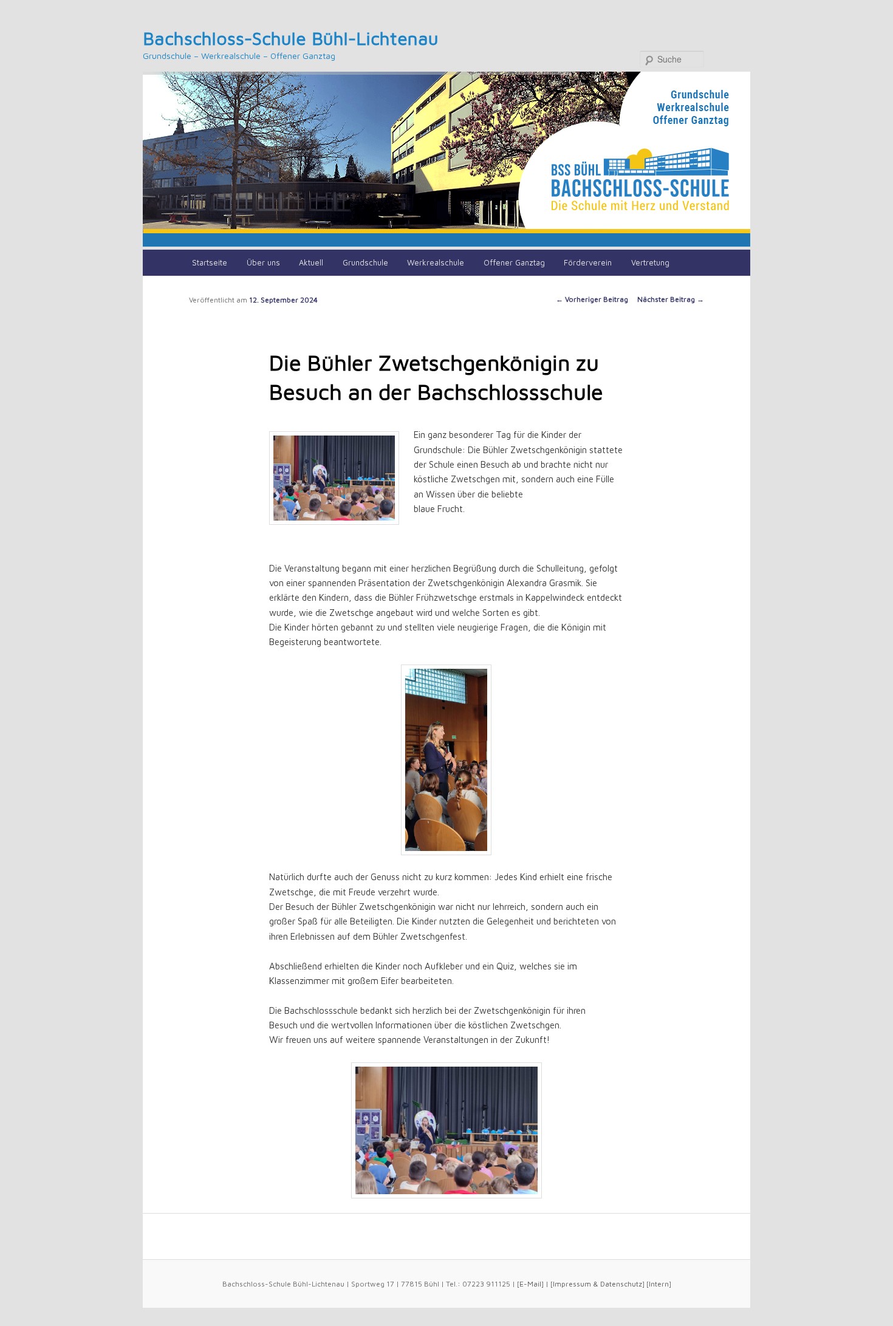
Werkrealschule (435, 262)
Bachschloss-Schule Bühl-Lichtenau (291, 38)
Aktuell (311, 262)
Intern (659, 1283)
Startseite (209, 262)
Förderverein (588, 262)
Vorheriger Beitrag (592, 299)
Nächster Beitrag (670, 299)
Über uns (263, 262)
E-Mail (530, 1283)
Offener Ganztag (514, 262)
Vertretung (650, 262)
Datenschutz (621, 1283)
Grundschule (365, 262)
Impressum (572, 1283)
